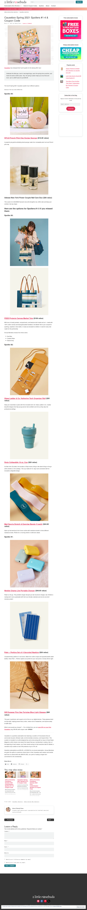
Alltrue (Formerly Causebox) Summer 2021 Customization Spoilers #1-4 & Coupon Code (10, 783)
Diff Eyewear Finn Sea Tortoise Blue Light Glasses (25, 712)
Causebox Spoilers (17, 801)
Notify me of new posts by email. (16, 862)
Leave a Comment (27, 23)
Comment (7, 831)
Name (6, 840)
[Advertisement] (70, 125)
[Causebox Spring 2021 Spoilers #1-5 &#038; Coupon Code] (23, 775)
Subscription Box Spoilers (31, 801)
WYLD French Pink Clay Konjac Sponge (20, 138)
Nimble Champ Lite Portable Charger (19, 590)
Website (6, 853)
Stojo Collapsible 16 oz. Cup (16, 462)
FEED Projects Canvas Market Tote (18, 318)
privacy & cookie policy (57, 906)
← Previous (9, 819)
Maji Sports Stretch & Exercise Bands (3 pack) (23, 524)
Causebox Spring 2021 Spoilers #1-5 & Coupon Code (22, 781)
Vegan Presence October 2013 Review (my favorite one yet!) (73, 70)
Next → (50, 819)
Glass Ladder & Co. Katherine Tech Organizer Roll (25, 398)
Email (6, 846)
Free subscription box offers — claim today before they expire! (18, 9)
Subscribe (70, 109)
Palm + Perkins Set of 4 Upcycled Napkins (21, 652)
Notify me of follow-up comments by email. (18, 859)
